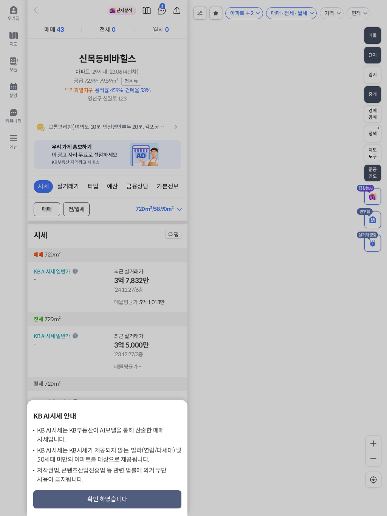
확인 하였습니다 (107, 499)
